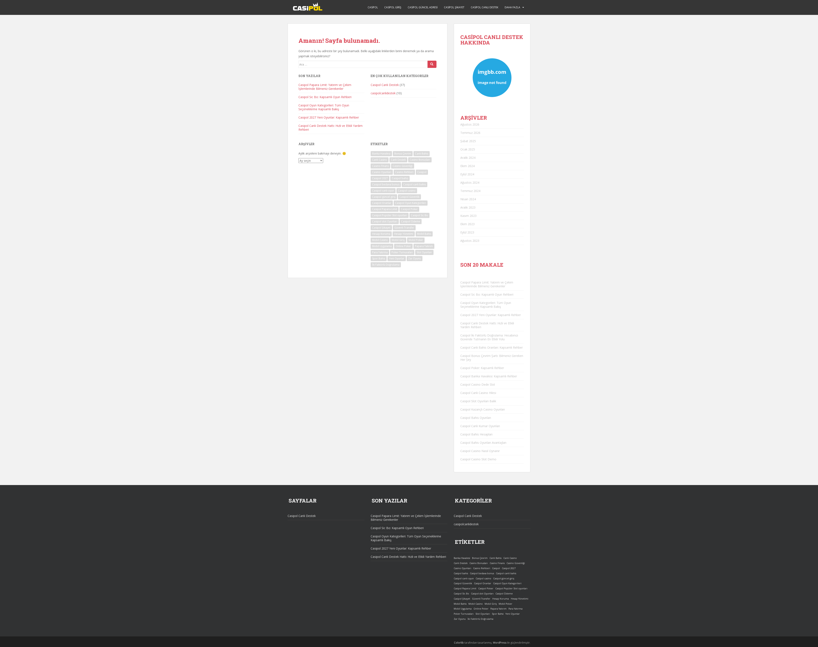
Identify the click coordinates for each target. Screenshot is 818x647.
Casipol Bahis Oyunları (475, 418)
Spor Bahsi (378, 258)
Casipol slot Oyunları (384, 221)
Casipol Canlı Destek (484, 7)
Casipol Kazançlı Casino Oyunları (482, 409)
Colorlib (459, 642)
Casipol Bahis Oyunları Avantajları (483, 443)
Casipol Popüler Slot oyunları (389, 215)
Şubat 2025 (468, 141)
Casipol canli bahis (414, 184)
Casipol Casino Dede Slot (477, 384)
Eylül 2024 (467, 174)
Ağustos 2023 (469, 241)
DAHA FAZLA (512, 7)
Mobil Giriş (398, 240)
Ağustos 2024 (469, 182)
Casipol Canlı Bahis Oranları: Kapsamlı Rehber (491, 347)
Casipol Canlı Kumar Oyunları (480, 426)
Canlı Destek (398, 160)
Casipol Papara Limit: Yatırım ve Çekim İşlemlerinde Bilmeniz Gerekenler (324, 87)
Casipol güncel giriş (384, 197)
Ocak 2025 (467, 149)
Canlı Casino (379, 160)
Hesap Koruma (381, 234)
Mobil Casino (380, 240)
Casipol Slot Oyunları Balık (478, 401)
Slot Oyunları (424, 252)
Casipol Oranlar (381, 203)
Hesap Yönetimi (403, 234)
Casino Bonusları (420, 160)
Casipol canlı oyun (383, 190)
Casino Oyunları (381, 172)
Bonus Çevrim (402, 153)
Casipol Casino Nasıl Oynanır (480, 451)
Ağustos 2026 (469, 124)
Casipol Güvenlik (409, 197)
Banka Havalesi (381, 153)
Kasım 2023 (468, 216)
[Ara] (432, 64)
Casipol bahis (400, 178)
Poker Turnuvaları (402, 252)
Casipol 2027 (380, 178)
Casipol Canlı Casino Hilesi (478, 393)
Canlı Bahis (421, 153)
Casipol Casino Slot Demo (478, 459)
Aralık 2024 (467, 158)
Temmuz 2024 (470, 191)
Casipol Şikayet (454, 7)
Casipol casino (407, 190)
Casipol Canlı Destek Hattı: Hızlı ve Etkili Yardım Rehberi (330, 128)
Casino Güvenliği (403, 166)
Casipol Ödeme (410, 221)
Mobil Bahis (424, 234)
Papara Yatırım (424, 246)
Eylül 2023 (467, 232)
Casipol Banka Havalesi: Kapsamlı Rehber (488, 376)
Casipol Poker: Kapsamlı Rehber (482, 368)
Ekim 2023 (467, 224)
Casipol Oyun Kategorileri (410, 203)
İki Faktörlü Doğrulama (385, 264)
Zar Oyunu (414, 258)
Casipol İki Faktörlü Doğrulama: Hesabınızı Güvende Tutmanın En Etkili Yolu (489, 337)
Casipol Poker (409, 209)
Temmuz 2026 (470, 133)
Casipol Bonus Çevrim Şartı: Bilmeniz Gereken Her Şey (491, 358)
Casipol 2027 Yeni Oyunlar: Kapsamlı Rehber (328, 117)
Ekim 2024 (467, 166)
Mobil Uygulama (382, 246)
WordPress (499, 642)
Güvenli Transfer (404, 227)
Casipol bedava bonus (385, 184)
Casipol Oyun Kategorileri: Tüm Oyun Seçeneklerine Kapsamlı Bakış (323, 107)
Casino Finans (380, 166)
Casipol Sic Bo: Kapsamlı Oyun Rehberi (324, 97)
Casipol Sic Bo (419, 215)
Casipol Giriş (392, 7)
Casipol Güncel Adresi (423, 7)
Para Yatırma (380, 252)
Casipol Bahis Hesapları (476, 434)
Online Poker (403, 246)
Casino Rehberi (404, 172)
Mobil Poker (416, 240)
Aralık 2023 (467, 207)
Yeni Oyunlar (396, 258)
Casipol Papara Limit (384, 209)
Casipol (373, 7)
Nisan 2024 (468, 199)
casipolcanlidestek (383, 93)
